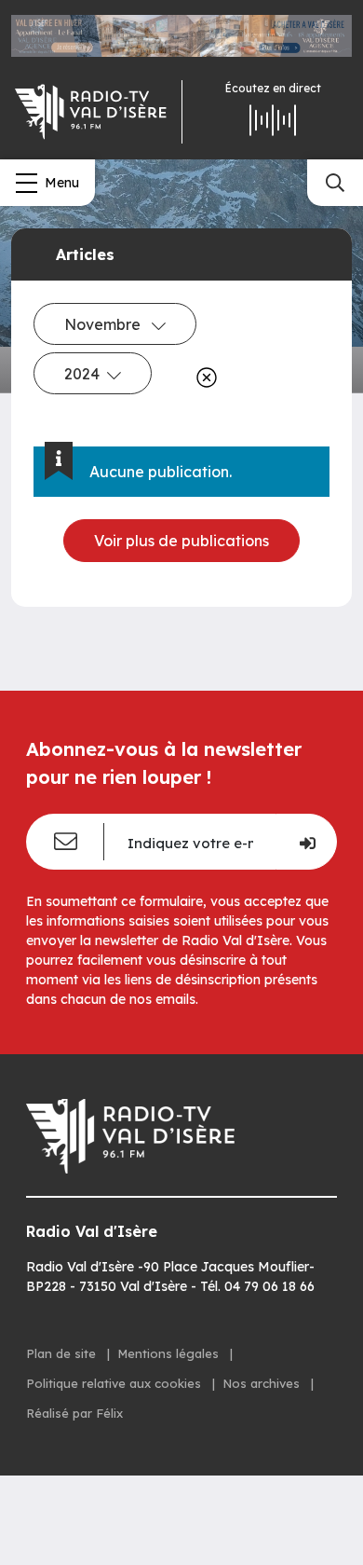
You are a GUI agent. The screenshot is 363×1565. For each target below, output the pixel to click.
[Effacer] (203, 377)
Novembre (104, 324)
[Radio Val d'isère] (90, 111)
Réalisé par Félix (74, 1413)
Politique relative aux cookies (115, 1383)
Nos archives (262, 1383)
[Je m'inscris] (306, 842)
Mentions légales (169, 1353)
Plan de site (63, 1353)
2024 (82, 373)
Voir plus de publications (181, 540)
